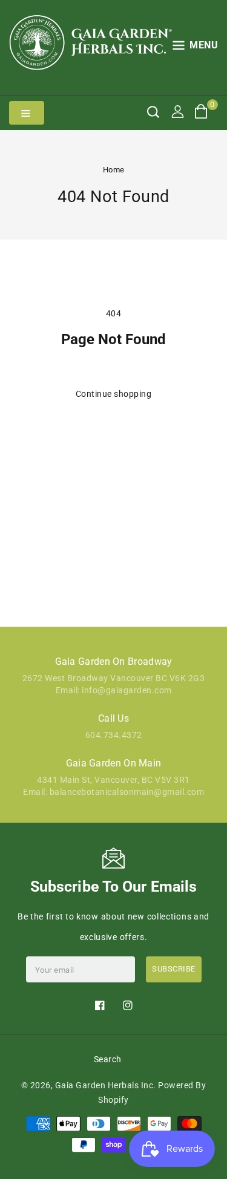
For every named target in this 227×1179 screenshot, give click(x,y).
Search (108, 1059)
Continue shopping (114, 394)
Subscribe (174, 968)
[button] (196, 47)
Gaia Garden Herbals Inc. (105, 1085)
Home (114, 169)
